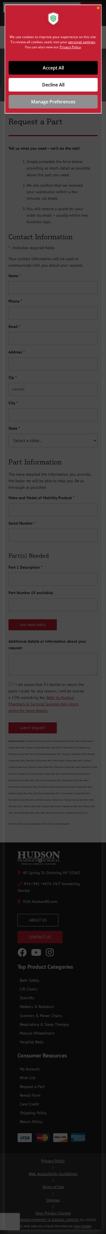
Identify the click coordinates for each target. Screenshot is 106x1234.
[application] (53, 617)
